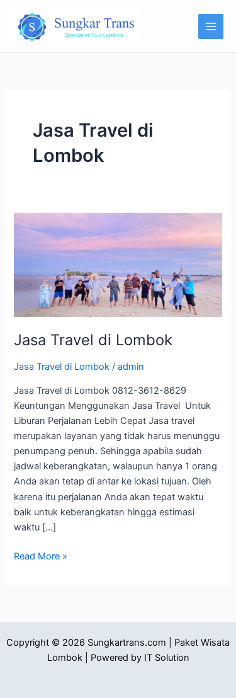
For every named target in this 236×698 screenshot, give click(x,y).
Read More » (40, 555)
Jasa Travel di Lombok (93, 340)
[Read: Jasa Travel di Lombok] (118, 264)
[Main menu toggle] (210, 26)
